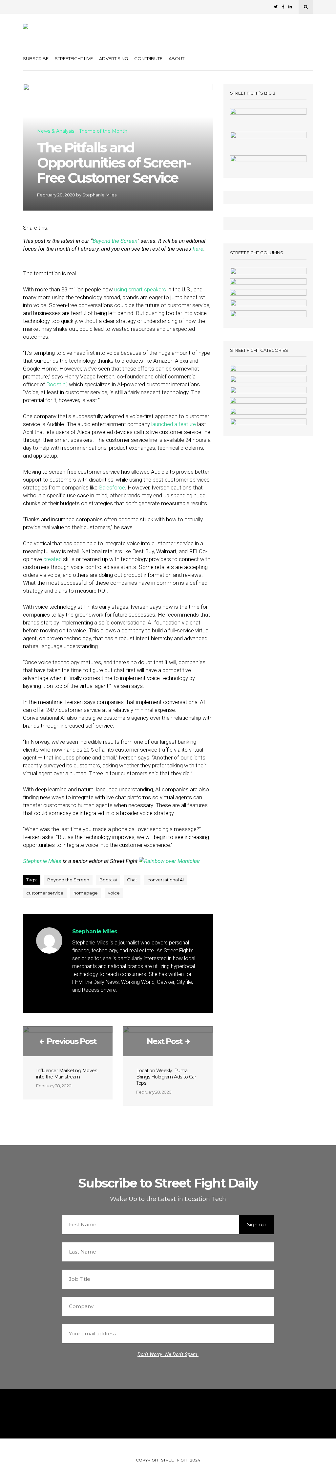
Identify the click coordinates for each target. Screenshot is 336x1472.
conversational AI (165, 879)
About (176, 58)
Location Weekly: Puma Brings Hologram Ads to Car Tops (166, 1077)
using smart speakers (140, 289)
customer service (44, 892)
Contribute (148, 58)
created (52, 559)
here (198, 248)
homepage (86, 892)
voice (114, 892)
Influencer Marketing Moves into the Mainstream (66, 1074)
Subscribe (36, 58)
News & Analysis (55, 131)
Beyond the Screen (115, 241)
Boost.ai (56, 384)
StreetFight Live (74, 58)
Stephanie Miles (99, 194)
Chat (132, 879)
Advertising (113, 58)
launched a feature (173, 424)
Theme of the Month (103, 131)
